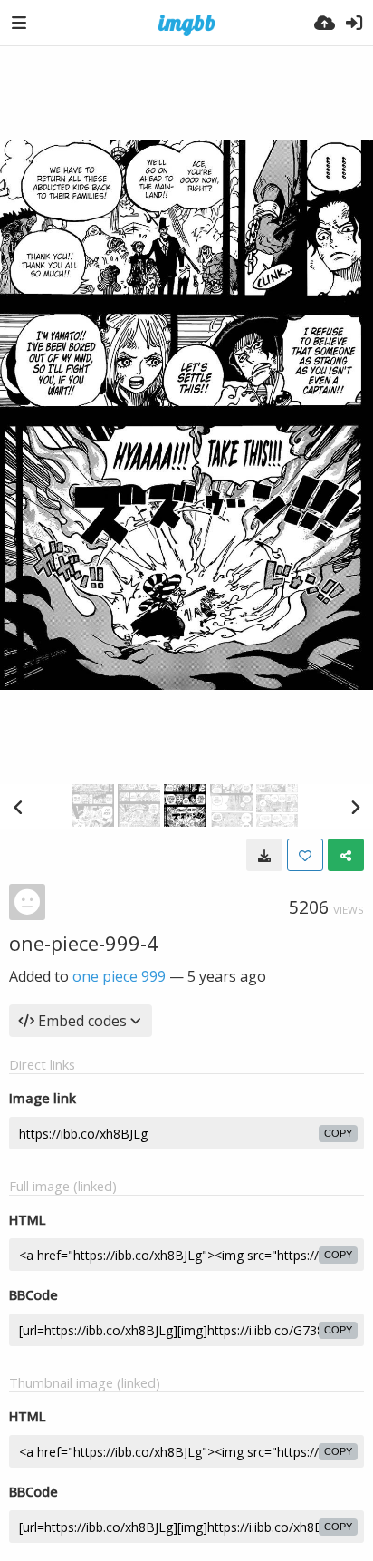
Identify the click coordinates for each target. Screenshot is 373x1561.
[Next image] (355, 807)
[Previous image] (18, 807)
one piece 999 (119, 976)
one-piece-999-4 (83, 942)
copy (338, 1133)
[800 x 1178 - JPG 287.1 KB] (264, 855)
